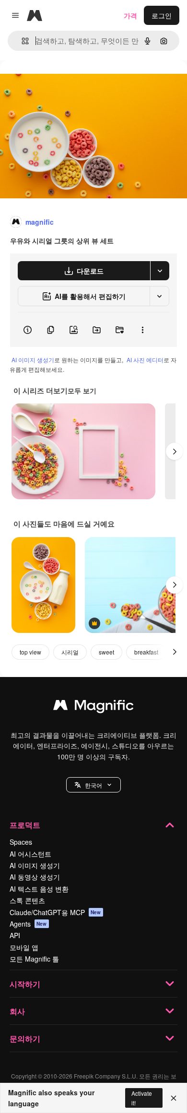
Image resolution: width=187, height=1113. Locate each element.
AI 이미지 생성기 (33, 360)
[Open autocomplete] (21, 41)
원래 (55, 82)
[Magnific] (93, 707)
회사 (17, 1011)
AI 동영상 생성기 (35, 877)
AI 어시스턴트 (30, 854)
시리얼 (70, 652)
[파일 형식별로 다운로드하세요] (159, 270)
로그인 (162, 15)
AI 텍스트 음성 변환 (39, 889)
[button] (93, 784)
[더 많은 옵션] (142, 329)
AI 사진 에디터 (145, 360)
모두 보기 (82, 390)
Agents (28, 924)
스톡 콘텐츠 (27, 900)
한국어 (93, 785)
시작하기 (25, 983)
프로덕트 (25, 824)
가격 (130, 15)
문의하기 (25, 1038)
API (15, 935)
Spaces (21, 842)
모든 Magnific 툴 (34, 959)
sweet (106, 652)
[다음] (174, 451)
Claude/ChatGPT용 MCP (55, 912)
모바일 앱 (24, 947)
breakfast (146, 652)
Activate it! (141, 1097)
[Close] (173, 1098)
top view (30, 652)
